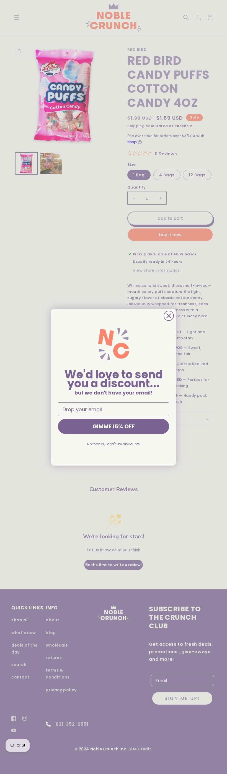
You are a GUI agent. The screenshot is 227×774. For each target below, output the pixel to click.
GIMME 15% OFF (113, 426)
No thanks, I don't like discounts (113, 444)
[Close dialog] (169, 316)
